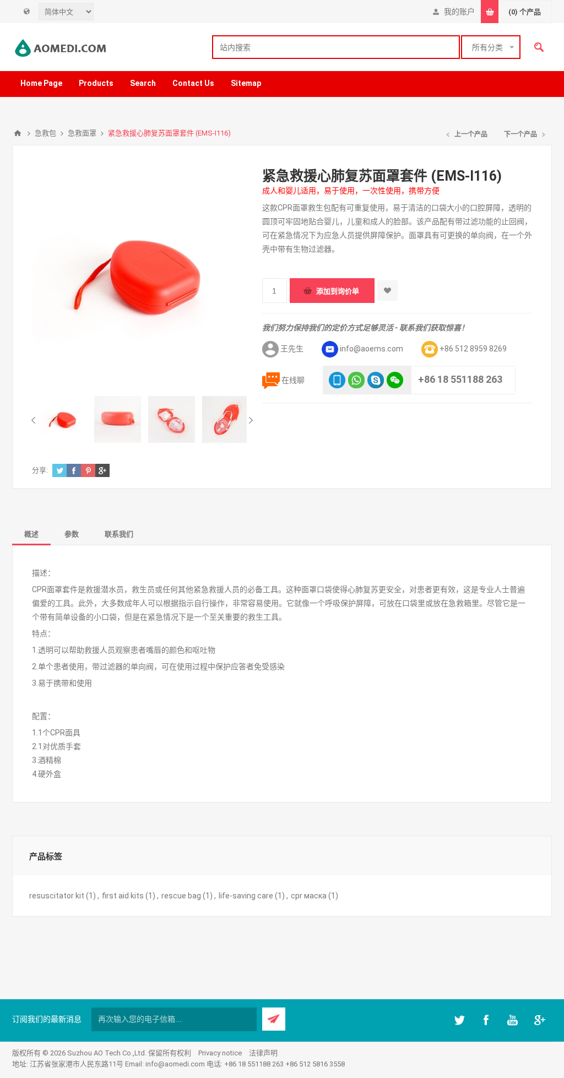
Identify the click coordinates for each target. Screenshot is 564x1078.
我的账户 (459, 11)
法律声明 (263, 1053)
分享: (40, 470)
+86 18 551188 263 (460, 379)
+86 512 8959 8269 (473, 348)
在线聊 (293, 380)
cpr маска (309, 895)
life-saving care (246, 895)
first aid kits (123, 895)
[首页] (17, 133)
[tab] (31, 533)
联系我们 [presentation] (119, 534)
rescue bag (181, 895)
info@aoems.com (371, 348)
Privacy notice (220, 1053)
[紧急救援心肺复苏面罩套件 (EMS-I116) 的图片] (63, 419)
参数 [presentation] (71, 534)
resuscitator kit (56, 895)
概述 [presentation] (31, 534)
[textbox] (336, 47)
